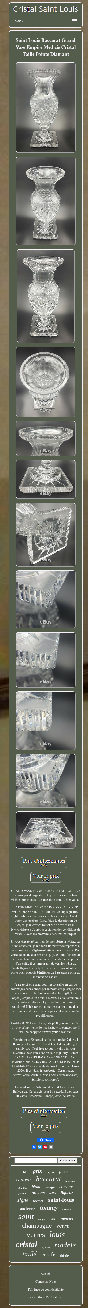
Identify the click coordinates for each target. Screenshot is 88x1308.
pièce (63, 1171)
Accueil (46, 1273)
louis (57, 1234)
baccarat (48, 1179)
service (66, 1186)
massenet (70, 1181)
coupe (66, 1209)
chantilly (22, 1188)
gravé (46, 1247)
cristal (26, 1244)
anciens (38, 1192)
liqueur (67, 1193)
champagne (37, 1225)
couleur (23, 1180)
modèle (65, 1245)
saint (26, 1216)
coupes (42, 1219)
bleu (25, 1172)
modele (67, 1218)
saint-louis (61, 1200)
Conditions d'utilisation (45, 1297)
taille (52, 1193)
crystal (50, 1172)
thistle (64, 1256)
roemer (38, 1201)
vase (53, 1219)
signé (22, 1199)
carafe (48, 1254)
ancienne (27, 1209)
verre (62, 1225)
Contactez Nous (45, 1281)
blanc (36, 1186)
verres (36, 1234)
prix (37, 1171)
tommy (49, 1207)
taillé (30, 1254)
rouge (50, 1187)
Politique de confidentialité (46, 1289)
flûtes (22, 1193)
